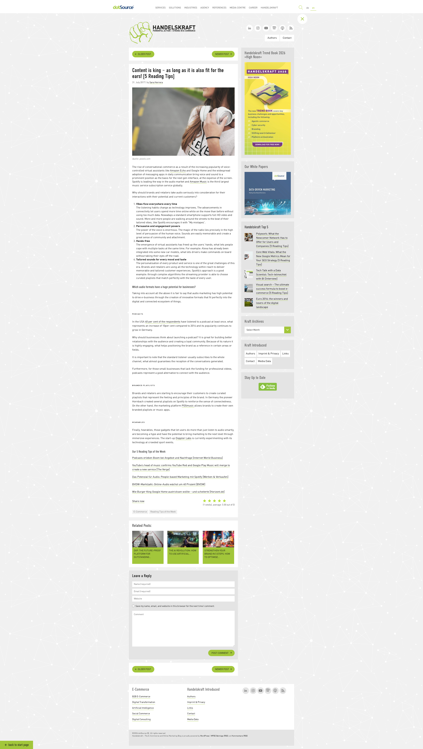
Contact (287, 38)
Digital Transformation (143, 702)
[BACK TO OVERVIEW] (304, 19)
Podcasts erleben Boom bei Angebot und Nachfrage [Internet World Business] (177, 458)
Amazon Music (198, 182)
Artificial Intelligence (143, 708)
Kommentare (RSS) (240, 736)
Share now (138, 501)
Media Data (264, 361)
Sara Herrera (156, 82)
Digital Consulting (141, 719)
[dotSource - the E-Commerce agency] (123, 6)
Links (285, 353)
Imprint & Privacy (268, 353)
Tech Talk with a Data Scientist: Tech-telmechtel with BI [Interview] (271, 274)
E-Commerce (140, 512)
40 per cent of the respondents (162, 322)
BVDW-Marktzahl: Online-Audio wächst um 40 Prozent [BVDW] (168, 484)
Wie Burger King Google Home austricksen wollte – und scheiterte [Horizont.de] (178, 492)
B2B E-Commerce (141, 696)
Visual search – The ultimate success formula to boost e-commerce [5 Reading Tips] (272, 288)
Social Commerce (141, 713)
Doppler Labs (183, 438)
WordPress (204, 736)
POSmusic (188, 406)
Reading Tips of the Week (163, 512)
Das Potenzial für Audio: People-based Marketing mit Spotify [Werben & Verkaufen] (180, 477)
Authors (272, 38)
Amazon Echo (178, 170)
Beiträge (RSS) (222, 736)
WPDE (213, 736)
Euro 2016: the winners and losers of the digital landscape (272, 303)
